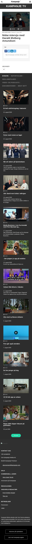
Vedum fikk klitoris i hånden (13, 287)
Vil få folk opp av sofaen (12, 397)
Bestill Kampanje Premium (9, 461)
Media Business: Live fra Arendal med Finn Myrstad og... (15, 226)
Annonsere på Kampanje (8, 480)
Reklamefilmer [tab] (9, 79)
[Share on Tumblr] (14, 51)
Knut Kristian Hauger (9, 493)
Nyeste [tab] (5, 76)
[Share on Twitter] (9, 51)
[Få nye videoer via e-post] (3, 69)
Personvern (4, 505)
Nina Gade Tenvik (8, 477)
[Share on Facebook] (6, 51)
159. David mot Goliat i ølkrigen (14, 193)
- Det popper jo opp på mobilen (14, 258)
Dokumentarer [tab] (8, 86)
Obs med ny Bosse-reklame (13, 317)
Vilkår (2, 508)
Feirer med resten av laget (12, 135)
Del (5, 47)
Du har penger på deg (11, 370)
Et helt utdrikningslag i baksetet (14, 108)
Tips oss (5, 496)
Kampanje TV (16, 6)
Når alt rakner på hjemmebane (14, 162)
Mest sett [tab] (22, 86)
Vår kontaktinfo (5, 454)
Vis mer (16, 435)
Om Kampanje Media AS (8, 457)
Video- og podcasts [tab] (10, 82)
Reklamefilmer (6, 32)
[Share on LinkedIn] (11, 51)
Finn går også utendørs (11, 344)
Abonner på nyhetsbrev (16, 531)
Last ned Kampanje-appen (16, 537)
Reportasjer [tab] (16, 76)
